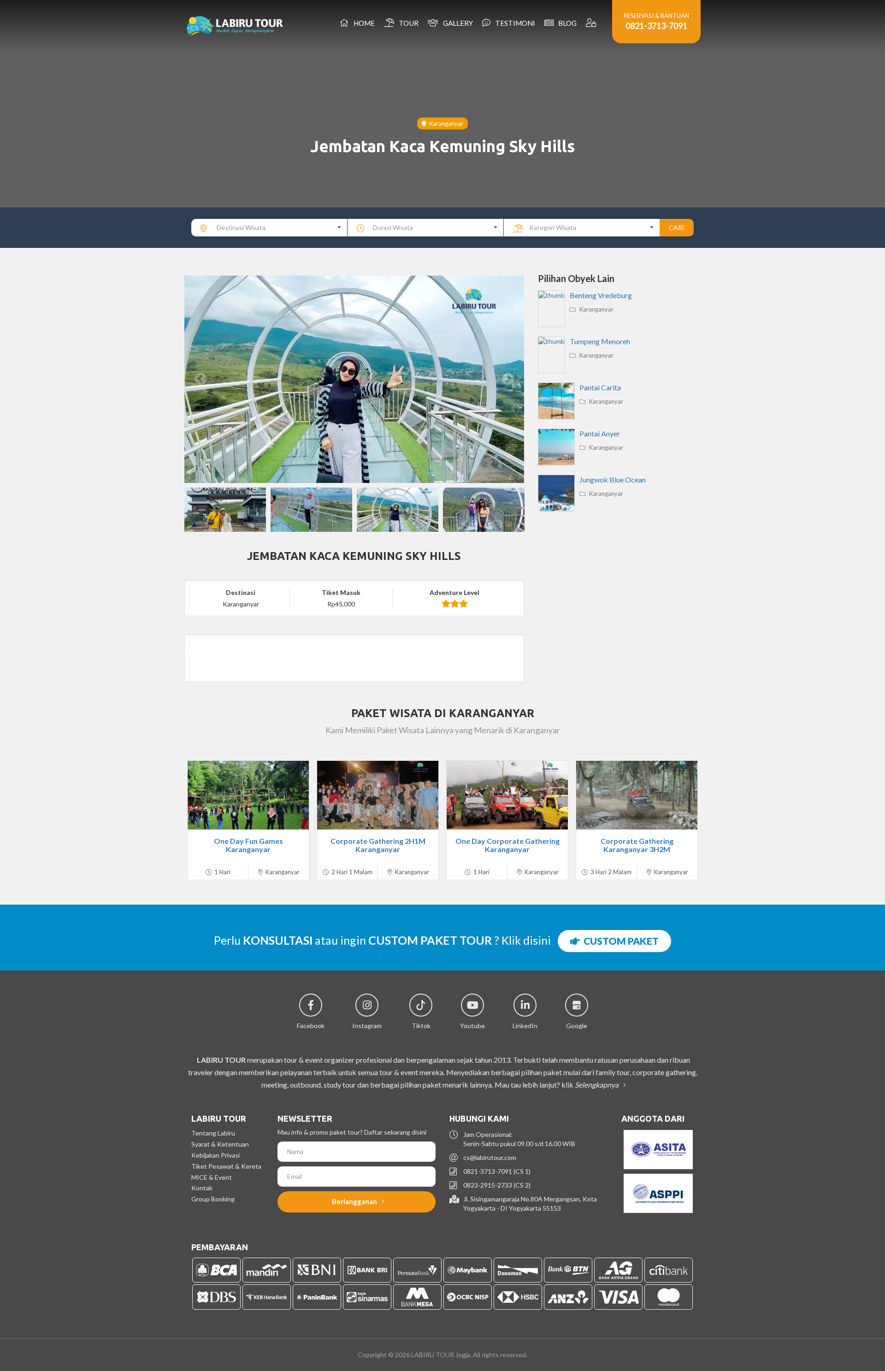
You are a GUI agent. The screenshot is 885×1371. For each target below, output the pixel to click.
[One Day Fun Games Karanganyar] (248, 795)
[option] (354, 379)
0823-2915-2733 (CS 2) (497, 1185)
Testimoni (513, 23)
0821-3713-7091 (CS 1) (497, 1171)
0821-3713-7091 (656, 26)
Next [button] (508, 379)
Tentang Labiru (213, 1133)
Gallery (456, 23)
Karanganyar (444, 123)
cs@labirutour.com (489, 1157)
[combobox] (269, 227)
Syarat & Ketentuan (220, 1144)
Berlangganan (355, 1201)
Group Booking (213, 1199)
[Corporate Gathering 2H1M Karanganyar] (377, 795)
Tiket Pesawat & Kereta (226, 1166)
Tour (407, 23)
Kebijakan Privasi (215, 1155)
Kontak (201, 1188)
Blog (566, 23)
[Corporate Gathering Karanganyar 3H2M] (636, 795)
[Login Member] (592, 23)
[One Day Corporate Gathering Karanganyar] (507, 795)
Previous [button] (200, 379)
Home (363, 23)
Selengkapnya (597, 1084)
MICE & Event (211, 1177)
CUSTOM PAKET (619, 941)
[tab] (354, 642)
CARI (676, 227)
